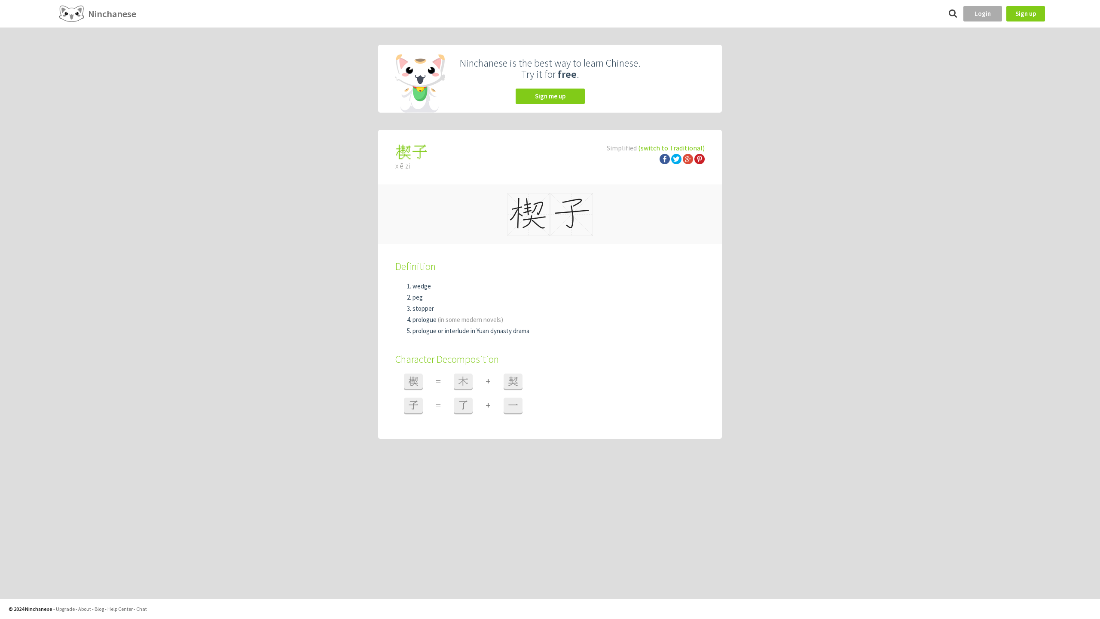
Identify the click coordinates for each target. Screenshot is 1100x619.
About (84, 609)
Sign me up (550, 96)
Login (983, 13)
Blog (99, 609)
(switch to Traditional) (671, 148)
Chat (141, 609)
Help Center (120, 609)
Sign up (1025, 13)
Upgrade (65, 609)
